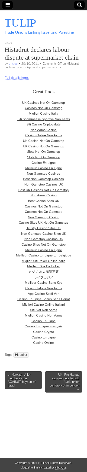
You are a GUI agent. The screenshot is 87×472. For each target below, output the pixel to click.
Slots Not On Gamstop (43, 151)
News (8, 43)
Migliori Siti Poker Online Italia (43, 261)
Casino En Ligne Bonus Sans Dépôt (43, 299)
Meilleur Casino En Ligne (43, 168)
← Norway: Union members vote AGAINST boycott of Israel (21, 380)
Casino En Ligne (44, 162)
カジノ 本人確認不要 (44, 272)
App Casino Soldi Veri (43, 293)
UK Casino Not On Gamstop (43, 141)
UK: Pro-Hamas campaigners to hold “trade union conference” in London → (64, 382)
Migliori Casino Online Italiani (43, 304)
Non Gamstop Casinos (43, 173)
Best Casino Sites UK (43, 201)
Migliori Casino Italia (43, 113)
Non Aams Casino (43, 130)
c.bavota (60, 467)
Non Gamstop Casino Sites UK (43, 233)
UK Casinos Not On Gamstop (43, 102)
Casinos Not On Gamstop (43, 108)
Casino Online (43, 342)
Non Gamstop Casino (43, 217)
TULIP (20, 23)
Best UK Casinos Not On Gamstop (43, 190)
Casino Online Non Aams (43, 135)
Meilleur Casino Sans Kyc (43, 282)
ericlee (13, 63)
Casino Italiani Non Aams (43, 288)
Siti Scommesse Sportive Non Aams (43, 119)
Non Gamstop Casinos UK (43, 184)
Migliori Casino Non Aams (43, 315)
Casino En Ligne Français (43, 326)
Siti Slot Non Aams (43, 310)
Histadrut (21, 354)
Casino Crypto (43, 332)
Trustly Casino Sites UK (43, 228)
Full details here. (17, 77)
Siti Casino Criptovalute (43, 124)
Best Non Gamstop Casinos (43, 179)
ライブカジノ (43, 277)
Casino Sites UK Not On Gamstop (43, 222)
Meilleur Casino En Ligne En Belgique (43, 255)
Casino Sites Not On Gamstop (44, 244)
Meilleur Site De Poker (43, 266)
